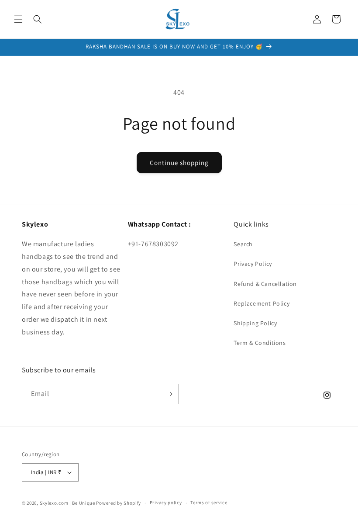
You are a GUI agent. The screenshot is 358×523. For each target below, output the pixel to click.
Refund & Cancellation (265, 284)
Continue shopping (179, 162)
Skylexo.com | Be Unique (67, 503)
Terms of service (208, 502)
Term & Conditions (260, 343)
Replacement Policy (261, 303)
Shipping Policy (255, 323)
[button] (18, 19)
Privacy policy (166, 502)
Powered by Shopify (118, 503)
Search (243, 244)
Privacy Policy (253, 264)
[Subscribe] (169, 394)
